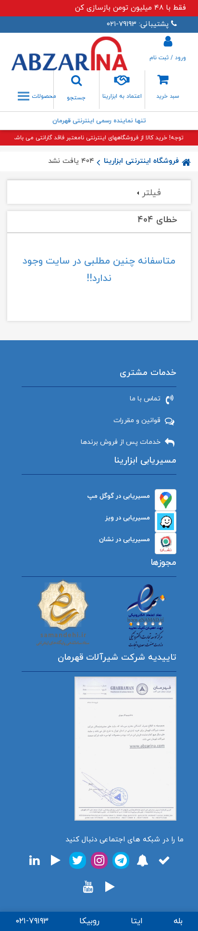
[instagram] (99, 860)
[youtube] (88, 887)
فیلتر (151, 193)
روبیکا (89, 921)
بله (178, 921)
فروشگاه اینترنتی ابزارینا (141, 161)
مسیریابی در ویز (127, 517)
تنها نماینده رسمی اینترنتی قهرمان (99, 121)
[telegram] (121, 860)
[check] (164, 860)
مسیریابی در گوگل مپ (118, 496)
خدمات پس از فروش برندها (121, 442)
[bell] (142, 860)
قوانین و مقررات (137, 420)
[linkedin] (34, 860)
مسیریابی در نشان (124, 539)
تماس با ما (145, 398)
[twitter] (77, 860)
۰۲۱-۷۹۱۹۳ (32, 921)
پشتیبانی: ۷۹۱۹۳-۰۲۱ (138, 24)
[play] (56, 860)
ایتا (137, 921)
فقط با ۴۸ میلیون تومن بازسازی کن (130, 8)
